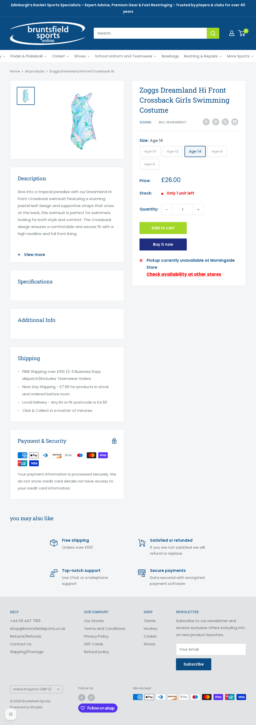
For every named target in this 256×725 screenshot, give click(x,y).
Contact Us (21, 644)
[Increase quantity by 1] (198, 209)
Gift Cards (93, 644)
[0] (242, 33)
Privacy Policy (96, 636)
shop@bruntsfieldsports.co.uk (37, 628)
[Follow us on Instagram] (91, 697)
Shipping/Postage (27, 651)
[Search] (213, 33)
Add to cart (163, 228)
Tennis (150, 620)
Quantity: (149, 209)
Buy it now (163, 244)
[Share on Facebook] (206, 121)
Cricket (150, 636)
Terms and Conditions (104, 628)
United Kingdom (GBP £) (32, 689)
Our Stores (94, 620)
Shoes (149, 644)
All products (34, 71)
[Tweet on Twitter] (225, 121)
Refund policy (96, 651)
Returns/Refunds (25, 636)
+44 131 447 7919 (25, 620)
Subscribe (194, 664)
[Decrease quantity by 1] (167, 209)
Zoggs (145, 122)
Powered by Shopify (26, 707)
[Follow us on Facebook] (81, 697)
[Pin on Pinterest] (215, 121)
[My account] (231, 33)
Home (15, 71)
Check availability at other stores (183, 274)
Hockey (150, 628)
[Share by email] (234, 121)
